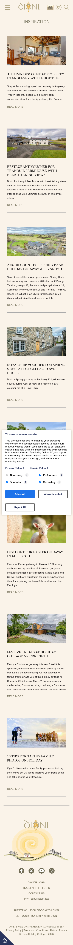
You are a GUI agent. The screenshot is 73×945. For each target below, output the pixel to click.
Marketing (49, 482)
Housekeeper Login (36, 887)
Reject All (20, 507)
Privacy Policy (13, 930)
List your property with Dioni (37, 915)
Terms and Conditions (36, 930)
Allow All (20, 494)
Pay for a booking (36, 898)
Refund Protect (58, 930)
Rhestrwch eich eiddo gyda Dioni (36, 910)
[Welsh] (51, 7)
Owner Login (37, 882)
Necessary (16, 475)
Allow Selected (53, 494)
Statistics (15, 482)
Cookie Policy (39, 468)
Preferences (50, 475)
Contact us (36, 893)
